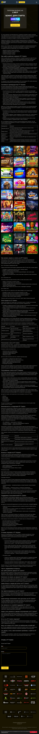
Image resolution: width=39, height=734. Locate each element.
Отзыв (2, 651)
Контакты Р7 (19, 723)
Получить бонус (15, 25)
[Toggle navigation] (36, 2)
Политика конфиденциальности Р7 (19, 722)
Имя (2, 646)
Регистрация (21, 2)
